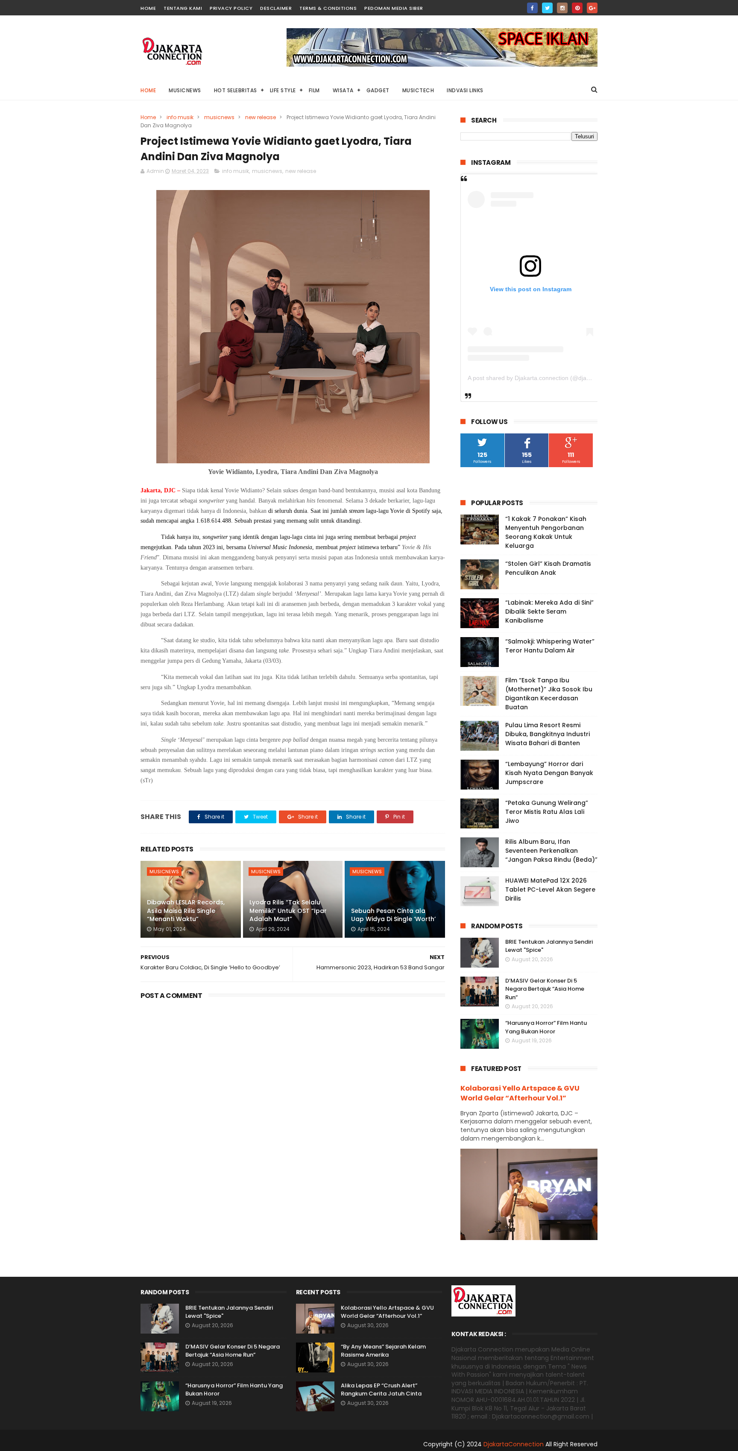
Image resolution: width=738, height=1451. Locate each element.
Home (148, 90)
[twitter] (547, 8)
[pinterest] (577, 8)
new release (260, 117)
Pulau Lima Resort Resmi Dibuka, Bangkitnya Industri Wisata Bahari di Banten (547, 734)
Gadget (378, 90)
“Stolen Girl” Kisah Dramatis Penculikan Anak (548, 568)
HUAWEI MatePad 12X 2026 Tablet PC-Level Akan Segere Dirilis (550, 889)
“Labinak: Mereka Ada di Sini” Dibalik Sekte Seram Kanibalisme (549, 611)
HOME (148, 8)
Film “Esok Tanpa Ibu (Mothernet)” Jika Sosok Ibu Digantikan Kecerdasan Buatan (548, 693)
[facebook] (532, 8)
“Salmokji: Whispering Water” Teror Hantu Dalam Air (549, 646)
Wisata (343, 90)
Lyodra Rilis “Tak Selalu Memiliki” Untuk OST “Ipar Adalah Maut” (288, 910)
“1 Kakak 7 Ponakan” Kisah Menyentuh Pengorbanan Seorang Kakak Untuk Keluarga (545, 532)
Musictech (418, 90)
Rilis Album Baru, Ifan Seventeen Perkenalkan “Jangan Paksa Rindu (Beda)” (551, 850)
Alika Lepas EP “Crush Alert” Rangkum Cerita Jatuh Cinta (381, 1389)
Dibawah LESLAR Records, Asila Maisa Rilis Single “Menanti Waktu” (186, 910)
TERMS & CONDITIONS (328, 8)
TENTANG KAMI (183, 8)
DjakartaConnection (513, 1444)
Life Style (283, 90)
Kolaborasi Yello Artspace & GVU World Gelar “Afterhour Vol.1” (520, 1093)
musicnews (219, 117)
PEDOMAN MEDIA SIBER (393, 8)
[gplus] (592, 8)
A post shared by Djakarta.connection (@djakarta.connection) (550, 377)
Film (314, 90)
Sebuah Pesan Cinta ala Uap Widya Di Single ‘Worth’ (393, 915)
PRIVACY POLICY (231, 8)
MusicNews (185, 90)
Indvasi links (465, 90)
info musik (180, 117)
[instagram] (562, 8)
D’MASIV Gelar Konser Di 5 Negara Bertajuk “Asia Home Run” (544, 989)
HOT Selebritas (235, 90)
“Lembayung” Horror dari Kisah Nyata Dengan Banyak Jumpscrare (549, 773)
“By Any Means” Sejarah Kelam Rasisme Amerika (383, 1351)
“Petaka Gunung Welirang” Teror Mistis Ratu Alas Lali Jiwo (546, 812)
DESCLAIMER (276, 8)
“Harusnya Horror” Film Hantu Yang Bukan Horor (546, 1027)
